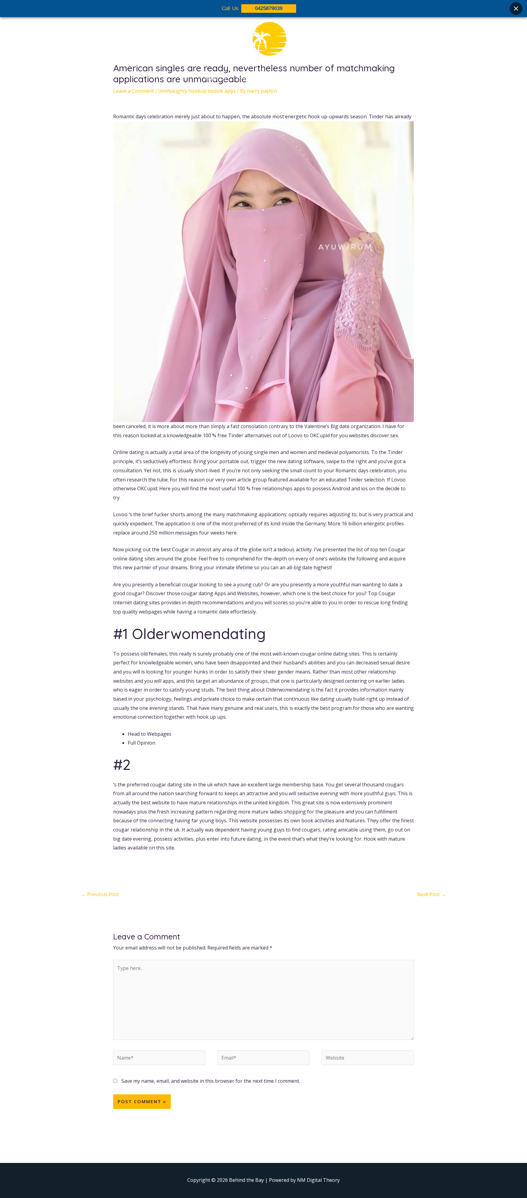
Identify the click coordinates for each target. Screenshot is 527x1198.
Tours (243, 78)
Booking (295, 78)
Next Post (431, 894)
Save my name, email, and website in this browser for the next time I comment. (210, 1081)
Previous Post (100, 894)
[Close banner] (516, 8)
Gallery (267, 78)
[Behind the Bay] (263, 42)
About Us (215, 78)
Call (318, 78)
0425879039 (268, 8)
